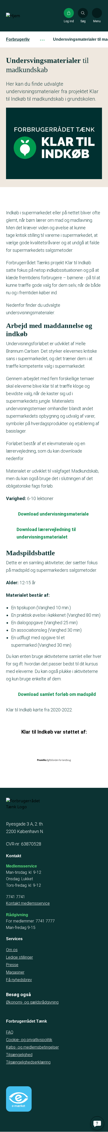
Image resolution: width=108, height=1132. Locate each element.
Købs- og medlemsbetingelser (32, 1047)
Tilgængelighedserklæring (28, 1062)
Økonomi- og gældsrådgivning (32, 1002)
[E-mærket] (19, 1099)
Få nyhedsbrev (19, 979)
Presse (12, 964)
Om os (12, 949)
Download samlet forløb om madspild (57, 694)
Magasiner (15, 972)
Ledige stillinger (19, 957)
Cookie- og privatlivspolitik (29, 1039)
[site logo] (22, 16)
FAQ (9, 1032)
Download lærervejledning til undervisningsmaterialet (46, 533)
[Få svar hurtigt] (97, 1123)
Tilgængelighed (19, 1054)
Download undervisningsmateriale (53, 514)
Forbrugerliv (18, 39)
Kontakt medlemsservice (28, 903)
